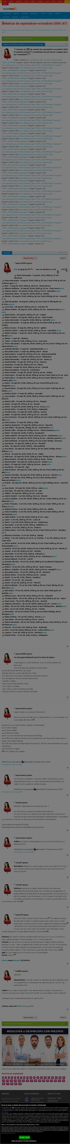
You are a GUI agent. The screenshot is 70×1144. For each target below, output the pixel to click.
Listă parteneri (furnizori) (8, 1133)
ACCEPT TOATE (24, 1137)
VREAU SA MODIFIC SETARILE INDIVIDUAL (23, 1141)
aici (12, 1119)
